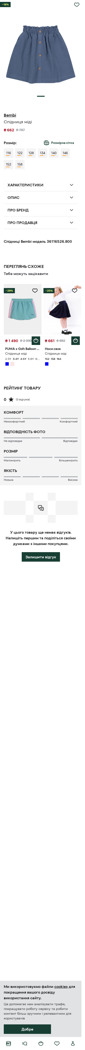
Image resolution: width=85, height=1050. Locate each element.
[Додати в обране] (76, 4)
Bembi (10, 115)
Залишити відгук (41, 557)
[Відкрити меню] (24, 1043)
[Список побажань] (57, 1043)
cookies (61, 986)
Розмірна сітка (62, 142)
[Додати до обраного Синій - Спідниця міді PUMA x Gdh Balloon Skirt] (35, 290)
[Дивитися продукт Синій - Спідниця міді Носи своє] (62, 309)
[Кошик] (41, 1043)
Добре (27, 1029)
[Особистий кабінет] (73, 1043)
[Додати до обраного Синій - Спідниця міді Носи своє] (74, 290)
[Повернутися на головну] (8, 1043)
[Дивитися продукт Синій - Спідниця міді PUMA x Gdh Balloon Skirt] (23, 309)
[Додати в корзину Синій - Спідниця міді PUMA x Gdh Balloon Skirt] (36, 340)
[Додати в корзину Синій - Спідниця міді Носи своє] (75, 340)
